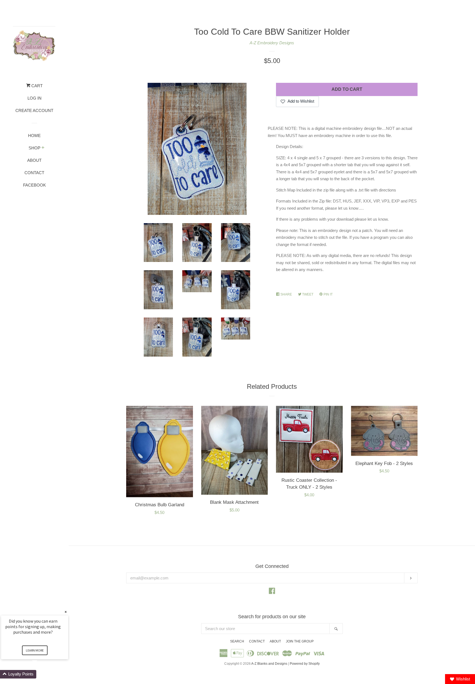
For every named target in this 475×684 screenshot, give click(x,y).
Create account (34, 110)
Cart (36, 85)
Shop (34, 148)
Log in (34, 98)
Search (237, 641)
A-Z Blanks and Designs (269, 664)
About (34, 160)
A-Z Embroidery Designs (272, 42)
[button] (41, 674)
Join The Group (300, 641)
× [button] (66, 611)
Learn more (35, 650)
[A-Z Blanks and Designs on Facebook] (272, 592)
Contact (34, 172)
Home (34, 135)
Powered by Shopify (305, 664)
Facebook (34, 185)
